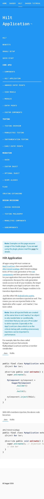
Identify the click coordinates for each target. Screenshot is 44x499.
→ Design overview (11, 207)
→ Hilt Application (11, 78)
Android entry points (26, 296)
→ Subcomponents (10, 227)
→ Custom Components (12, 112)
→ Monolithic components (14, 220)
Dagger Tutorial (32, 3)
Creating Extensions (12, 193)
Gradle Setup (9, 51)
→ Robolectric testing (13, 132)
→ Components (9, 72)
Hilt (20, 3)
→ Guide (6, 160)
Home (5, 3)
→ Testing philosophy (13, 214)
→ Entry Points (10, 105)
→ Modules (7, 99)
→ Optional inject (11, 173)
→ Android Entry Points (14, 85)
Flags (5, 187)
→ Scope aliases (10, 180)
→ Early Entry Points (13, 146)
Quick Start (8, 58)
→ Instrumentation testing (15, 139)
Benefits (7, 44)
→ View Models (9, 92)
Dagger (12, 3)
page (34, 249)
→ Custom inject (10, 166)
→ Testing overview (12, 126)
